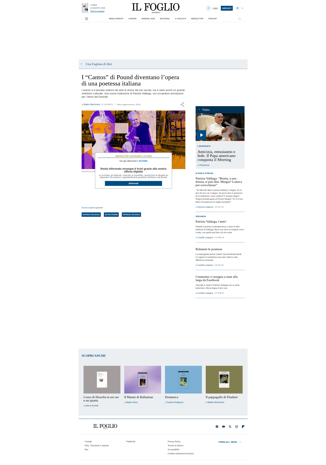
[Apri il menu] (87, 19)
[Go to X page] (230, 426)
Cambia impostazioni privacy (181, 454)
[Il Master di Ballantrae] (142, 380)
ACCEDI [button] (143, 161)
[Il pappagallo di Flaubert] (224, 380)
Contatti (88, 441)
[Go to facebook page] (217, 426)
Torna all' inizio (227, 442)
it (238, 8)
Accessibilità (173, 449)
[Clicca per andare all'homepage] (105, 426)
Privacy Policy (174, 441)
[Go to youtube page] (223, 426)
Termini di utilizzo (175, 445)
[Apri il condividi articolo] (182, 104)
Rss (86, 449)
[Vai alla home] (155, 8)
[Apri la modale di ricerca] (239, 19)
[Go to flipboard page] (243, 426)
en (242, 8)
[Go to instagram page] (236, 426)
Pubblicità (130, 441)
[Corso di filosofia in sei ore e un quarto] (102, 380)
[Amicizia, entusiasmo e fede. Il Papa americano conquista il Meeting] (220, 127)
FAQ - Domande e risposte (97, 445)
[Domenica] (183, 380)
